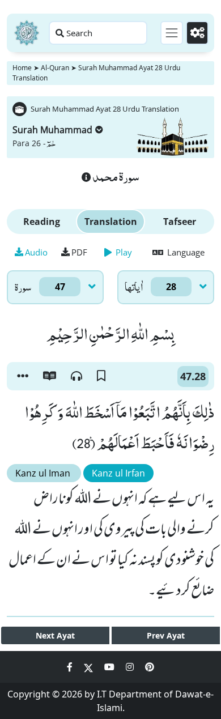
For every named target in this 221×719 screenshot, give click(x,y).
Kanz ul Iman (44, 473)
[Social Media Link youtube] (110, 667)
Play (122, 252)
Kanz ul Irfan (118, 473)
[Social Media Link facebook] (71, 667)
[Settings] (197, 33)
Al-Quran (55, 68)
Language (185, 252)
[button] (22, 376)
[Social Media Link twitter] (89, 667)
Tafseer (179, 221)
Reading (41, 221)
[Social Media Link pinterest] (149, 667)
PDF (79, 252)
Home (22, 68)
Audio (36, 252)
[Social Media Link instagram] (131, 667)
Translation (110, 221)
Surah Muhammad (52, 130)
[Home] (26, 32)
